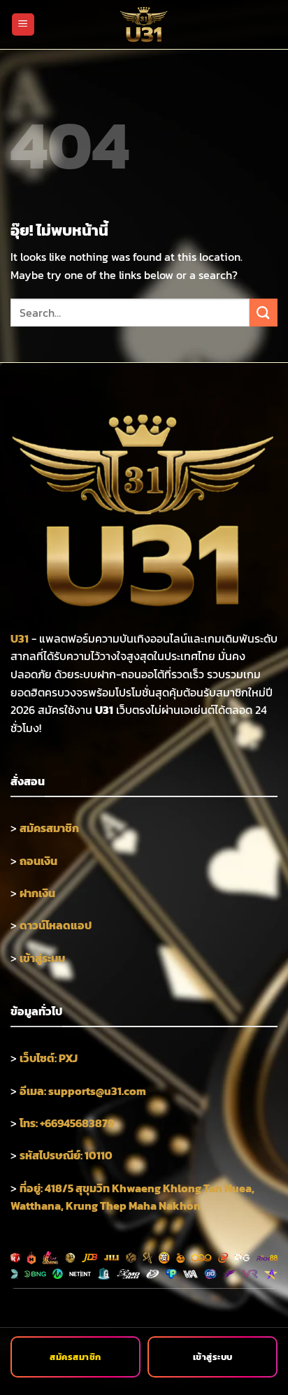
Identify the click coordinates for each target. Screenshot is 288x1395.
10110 (99, 1155)
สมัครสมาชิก (75, 1357)
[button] (23, 24)
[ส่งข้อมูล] (264, 312)
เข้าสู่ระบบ (213, 1357)
